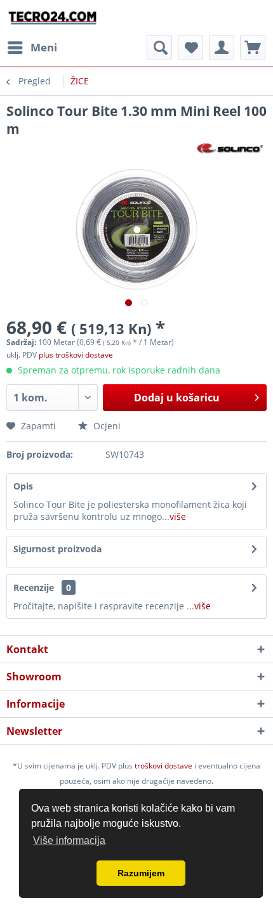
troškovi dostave (163, 765)
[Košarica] (252, 47)
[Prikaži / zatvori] (159, 47)
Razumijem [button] (140, 873)
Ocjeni (106, 426)
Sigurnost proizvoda (57, 549)
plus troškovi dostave (76, 354)
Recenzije (33, 587)
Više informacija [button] (69, 840)
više (178, 516)
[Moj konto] (221, 47)
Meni (43, 47)
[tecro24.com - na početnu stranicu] (53, 17)
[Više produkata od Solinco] (230, 149)
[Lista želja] (190, 47)
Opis (23, 486)
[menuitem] (31, 47)
